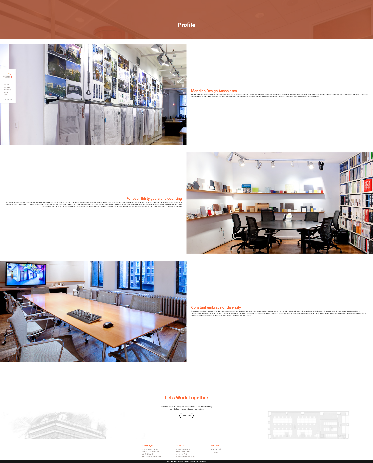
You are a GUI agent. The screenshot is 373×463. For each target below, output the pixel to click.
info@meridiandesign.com (152, 456)
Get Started (186, 415)
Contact (215, 453)
